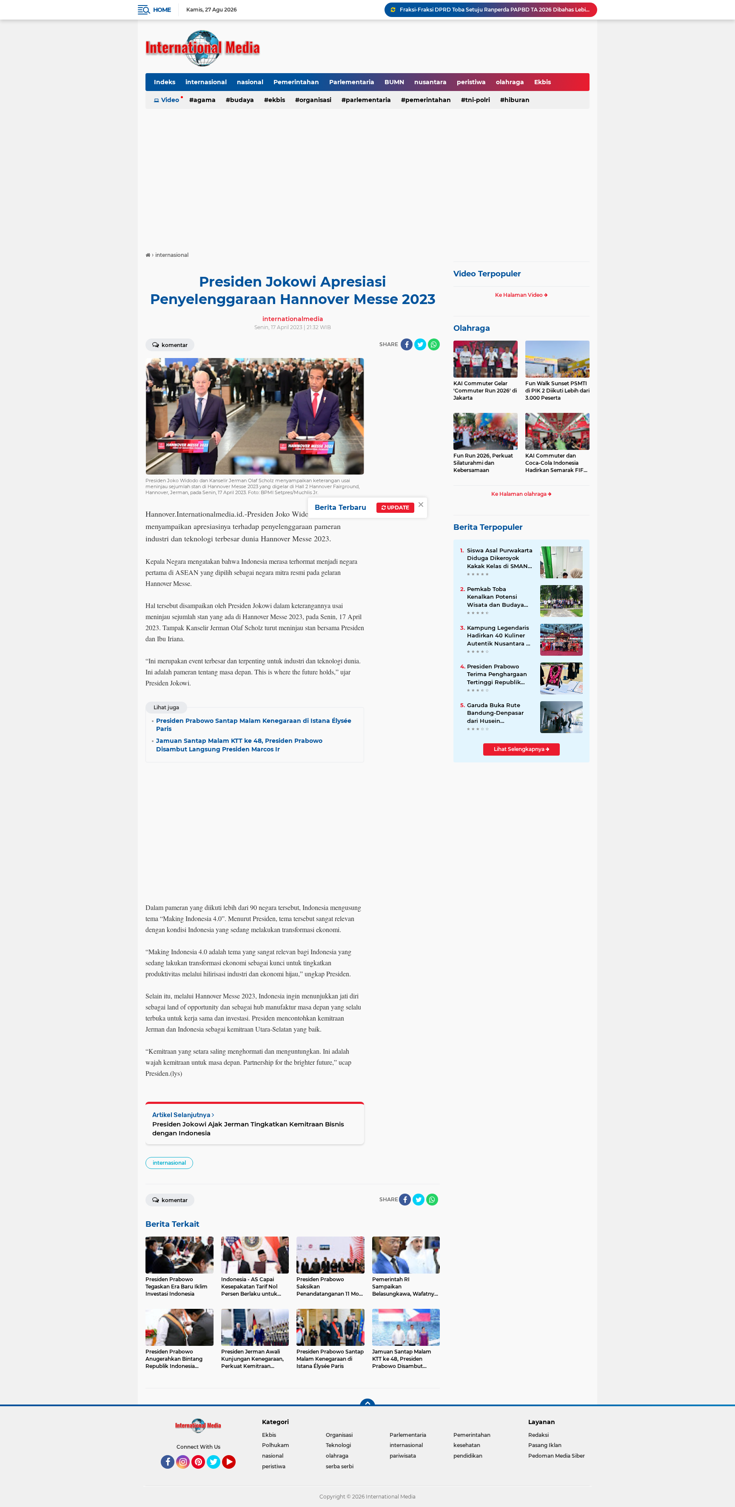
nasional (250, 82)
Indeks (164, 82)
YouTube (234, 1472)
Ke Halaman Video (519, 295)
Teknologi (338, 1445)
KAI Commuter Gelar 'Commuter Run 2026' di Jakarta (485, 390)
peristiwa (471, 82)
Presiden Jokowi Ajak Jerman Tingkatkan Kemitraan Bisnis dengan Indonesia (248, 1128)
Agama (205, 100)
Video (170, 100)
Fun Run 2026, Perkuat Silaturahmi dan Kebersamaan (483, 462)
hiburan (517, 100)
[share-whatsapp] (434, 344)
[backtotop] (367, 1406)
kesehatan (466, 1445)
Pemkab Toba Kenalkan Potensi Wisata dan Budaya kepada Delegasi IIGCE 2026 (499, 597)
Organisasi (315, 100)
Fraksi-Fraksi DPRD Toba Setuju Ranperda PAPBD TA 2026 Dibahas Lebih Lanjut (495, 9)
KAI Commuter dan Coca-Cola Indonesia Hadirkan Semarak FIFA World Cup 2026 (556, 463)
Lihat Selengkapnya (520, 749)
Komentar (174, 345)
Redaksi (538, 1435)
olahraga (510, 82)
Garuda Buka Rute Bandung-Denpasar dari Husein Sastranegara (495, 713)
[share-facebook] (407, 344)
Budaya (242, 100)
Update (397, 507)
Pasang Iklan (544, 1445)
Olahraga (471, 328)
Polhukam (275, 1445)
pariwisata (403, 1456)
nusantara (430, 82)
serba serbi (339, 1466)
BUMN (394, 82)
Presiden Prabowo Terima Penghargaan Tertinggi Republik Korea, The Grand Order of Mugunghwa (498, 674)
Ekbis (542, 82)
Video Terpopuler (487, 274)
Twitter (217, 1472)
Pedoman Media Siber (556, 1456)
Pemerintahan (296, 82)
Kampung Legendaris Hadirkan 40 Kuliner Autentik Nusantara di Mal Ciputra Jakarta (499, 635)
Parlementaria (351, 82)
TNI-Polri (477, 100)
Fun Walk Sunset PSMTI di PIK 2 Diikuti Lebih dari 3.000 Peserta (557, 390)
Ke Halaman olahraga (519, 494)
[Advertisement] (367, 176)
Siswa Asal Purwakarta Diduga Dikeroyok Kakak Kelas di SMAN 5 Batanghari (500, 558)
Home (162, 10)
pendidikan (467, 1456)
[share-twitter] (420, 344)
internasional (206, 82)
